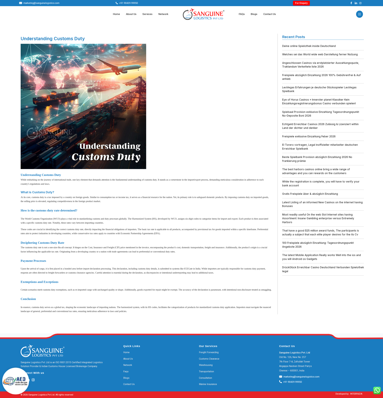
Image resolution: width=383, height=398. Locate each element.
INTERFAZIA (356, 393)
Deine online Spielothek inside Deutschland (309, 46)
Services (147, 14)
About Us (131, 14)
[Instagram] (360, 3)
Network (163, 14)
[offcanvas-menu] (359, 14)
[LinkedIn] (356, 3)
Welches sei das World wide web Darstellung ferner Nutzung (320, 54)
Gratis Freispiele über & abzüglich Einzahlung (310, 193)
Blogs (254, 14)
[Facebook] (351, 3)
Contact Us (269, 14)
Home (116, 14)
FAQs (242, 14)
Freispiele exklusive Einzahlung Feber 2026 (309, 136)
